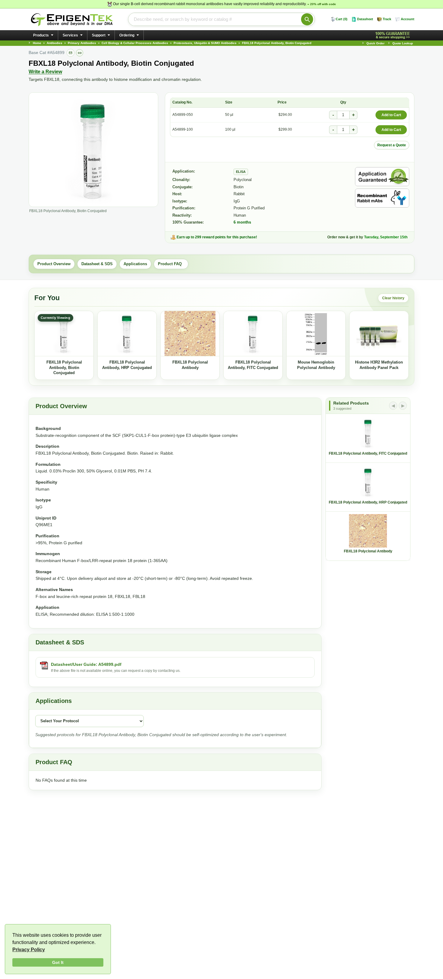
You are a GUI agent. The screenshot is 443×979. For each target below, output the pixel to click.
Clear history (393, 298)
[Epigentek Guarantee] (393, 35)
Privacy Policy (28, 949)
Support (98, 35)
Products (41, 35)
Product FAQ (171, 264)
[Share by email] (70, 53)
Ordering (126, 35)
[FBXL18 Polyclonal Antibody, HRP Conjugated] (127, 333)
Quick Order (375, 43)
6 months (242, 222)
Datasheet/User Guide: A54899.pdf (86, 664)
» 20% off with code (321, 4)
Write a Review (45, 71)
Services (70, 35)
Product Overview (54, 264)
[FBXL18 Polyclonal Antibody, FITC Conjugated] (253, 333)
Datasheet (365, 19)
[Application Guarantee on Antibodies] (382, 176)
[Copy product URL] (79, 52)
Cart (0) (341, 19)
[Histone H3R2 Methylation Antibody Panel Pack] (379, 333)
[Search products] (307, 19)
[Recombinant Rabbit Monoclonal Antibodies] (382, 198)
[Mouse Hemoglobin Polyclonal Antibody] (316, 333)
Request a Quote (391, 145)
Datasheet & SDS (97, 264)
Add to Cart (391, 115)
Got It (58, 962)
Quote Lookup (402, 43)
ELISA (241, 171)
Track (387, 19)
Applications (135, 264)
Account (407, 19)
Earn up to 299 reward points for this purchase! (217, 237)
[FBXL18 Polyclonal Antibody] (190, 333)
